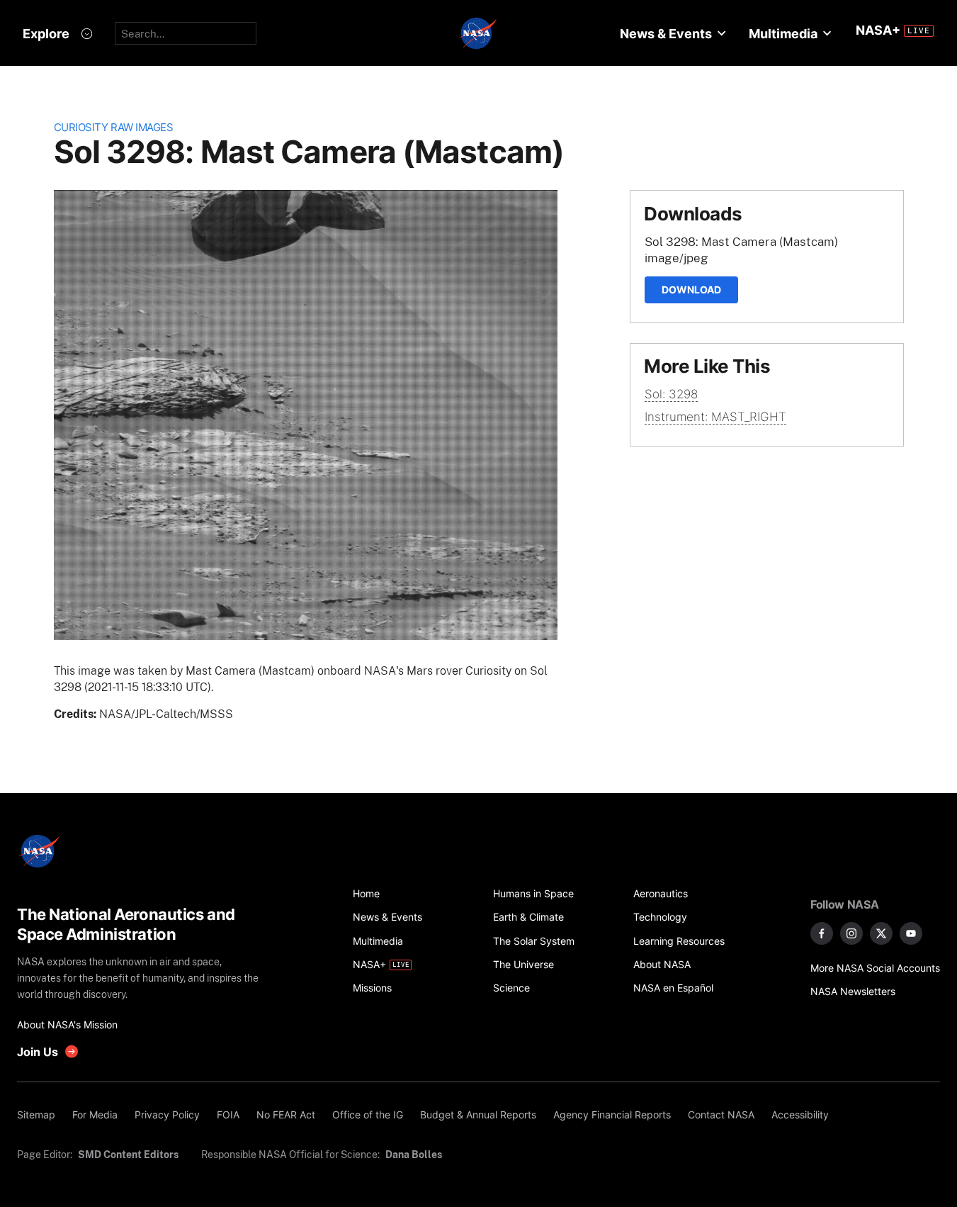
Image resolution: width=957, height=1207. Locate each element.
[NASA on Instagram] (851, 933)
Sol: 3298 (671, 394)
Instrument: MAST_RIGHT (715, 417)
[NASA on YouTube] (911, 933)
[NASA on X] (881, 933)
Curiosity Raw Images (114, 127)
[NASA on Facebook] (821, 933)
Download (691, 289)
